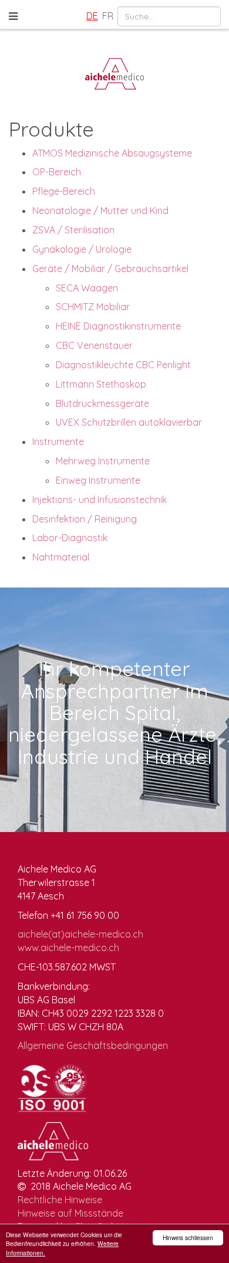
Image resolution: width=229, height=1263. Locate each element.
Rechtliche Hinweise (60, 1200)
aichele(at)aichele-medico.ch (80, 934)
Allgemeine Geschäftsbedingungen (93, 1045)
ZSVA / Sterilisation (73, 230)
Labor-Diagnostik (69, 538)
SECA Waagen (87, 288)
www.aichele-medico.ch (68, 947)
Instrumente (58, 441)
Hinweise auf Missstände (70, 1213)
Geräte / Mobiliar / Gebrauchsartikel (110, 268)
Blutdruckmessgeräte (102, 403)
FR (107, 16)
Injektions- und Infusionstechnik (99, 499)
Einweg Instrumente (98, 480)
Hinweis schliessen (188, 1237)
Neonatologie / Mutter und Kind (100, 210)
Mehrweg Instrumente (103, 461)
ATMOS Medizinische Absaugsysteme (112, 153)
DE (92, 16)
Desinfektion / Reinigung (84, 519)
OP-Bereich (56, 172)
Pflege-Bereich (63, 191)
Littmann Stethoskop (101, 384)
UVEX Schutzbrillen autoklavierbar (129, 422)
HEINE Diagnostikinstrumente (118, 326)
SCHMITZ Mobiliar (93, 307)
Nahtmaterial (60, 557)
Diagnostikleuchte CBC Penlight (123, 365)
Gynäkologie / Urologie (82, 249)
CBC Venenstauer (94, 345)
